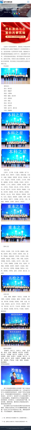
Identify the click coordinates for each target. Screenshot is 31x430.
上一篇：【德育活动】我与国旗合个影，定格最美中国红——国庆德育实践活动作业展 (16, 417)
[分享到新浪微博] (17, 13)
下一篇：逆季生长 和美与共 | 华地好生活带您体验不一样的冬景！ (16, 421)
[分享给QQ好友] (19, 13)
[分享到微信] (14, 13)
